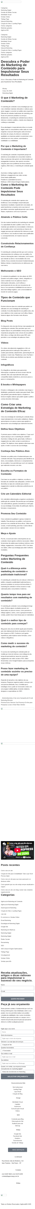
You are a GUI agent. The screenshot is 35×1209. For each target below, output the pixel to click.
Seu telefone (4, 1060)
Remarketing (5, 942)
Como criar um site (7, 870)
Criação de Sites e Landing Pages (11, 23)
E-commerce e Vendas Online (10, 917)
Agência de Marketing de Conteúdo (11, 901)
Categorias (4, 8)
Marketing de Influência (8, 930)
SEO (2, 945)
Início (2, 79)
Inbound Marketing (6, 21)
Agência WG (5, 30)
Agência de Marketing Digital (9, 904)
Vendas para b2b (6, 961)
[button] (17, 32)
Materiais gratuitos (6, 28)
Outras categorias (6, 26)
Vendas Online (5, 17)
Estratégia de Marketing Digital (10, 923)
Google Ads (4, 926)
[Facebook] (4, 1188)
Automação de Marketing (8, 908)
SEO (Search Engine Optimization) (11, 948)
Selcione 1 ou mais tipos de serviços (12, 1041)
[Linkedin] (19, 1188)
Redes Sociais (5, 939)
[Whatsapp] (14, 1188)
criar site (3, 914)
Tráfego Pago (5, 19)
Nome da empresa (6, 1035)
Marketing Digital (6, 10)
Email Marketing (6, 920)
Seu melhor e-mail (6, 1053)
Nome (3, 985)
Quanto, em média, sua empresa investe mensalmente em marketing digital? (13, 1068)
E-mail (3, 991)
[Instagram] (9, 1188)
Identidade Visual (6, 14)
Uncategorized (5, 955)
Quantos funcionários (7, 1047)
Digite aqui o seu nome (8, 1029)
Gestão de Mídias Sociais (9, 12)
